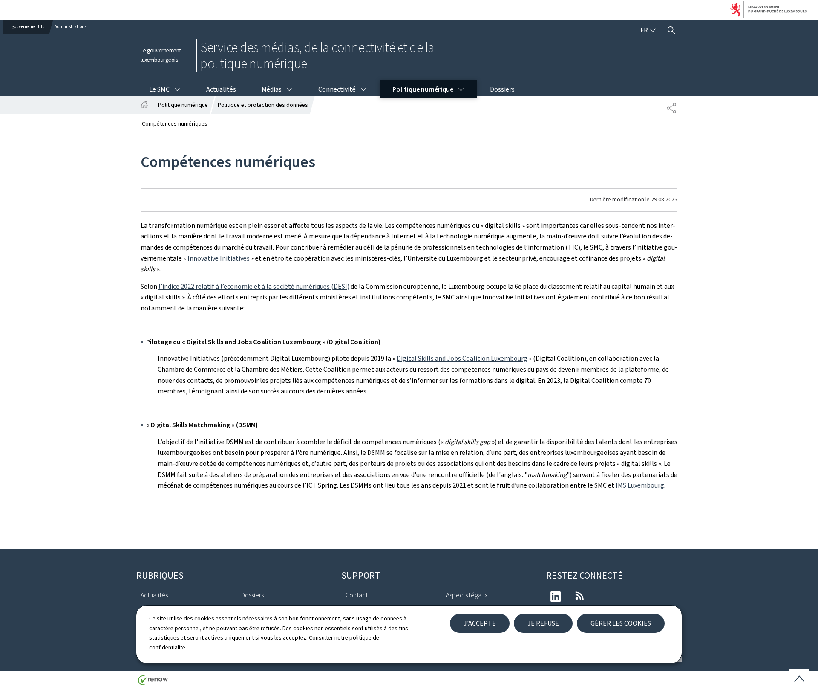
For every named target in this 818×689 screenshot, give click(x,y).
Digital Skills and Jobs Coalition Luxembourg (462, 358)
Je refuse (543, 623)
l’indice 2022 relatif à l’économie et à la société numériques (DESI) (253, 286)
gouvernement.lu (28, 26)
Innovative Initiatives (218, 258)
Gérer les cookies (620, 623)
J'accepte (480, 623)
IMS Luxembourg (640, 485)
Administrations (70, 26)
